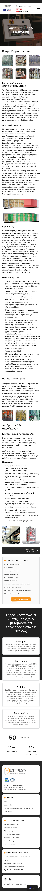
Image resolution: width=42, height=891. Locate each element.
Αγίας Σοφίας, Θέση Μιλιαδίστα (13, 787)
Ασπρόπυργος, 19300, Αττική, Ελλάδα (15, 789)
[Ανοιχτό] (38, 8)
